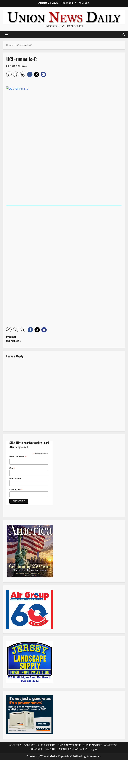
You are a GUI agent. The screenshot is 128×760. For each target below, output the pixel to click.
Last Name (15, 489)
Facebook (67, 3)
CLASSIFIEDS (48, 745)
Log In (93, 749)
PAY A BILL (51, 749)
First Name (15, 478)
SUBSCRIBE (36, 749)
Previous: (13, 339)
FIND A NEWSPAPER (69, 745)
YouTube (84, 3)
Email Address (17, 456)
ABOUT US (15, 745)
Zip (12, 468)
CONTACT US (31, 745)
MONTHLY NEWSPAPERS (73, 749)
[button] (6, 34)
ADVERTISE (110, 745)
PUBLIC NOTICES (92, 745)
